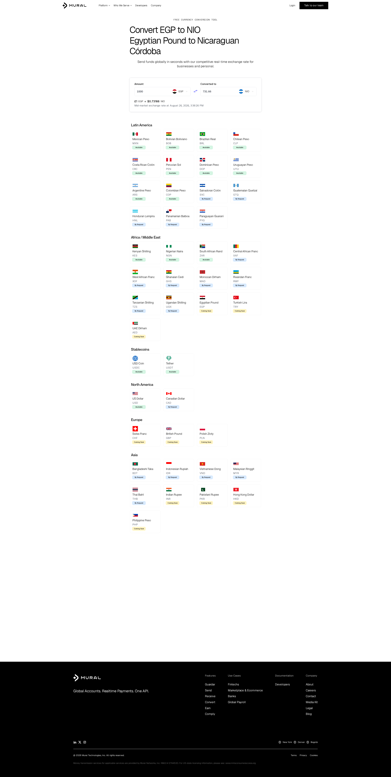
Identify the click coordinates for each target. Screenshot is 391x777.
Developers (282, 684)
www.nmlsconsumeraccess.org (240, 763)
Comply (210, 714)
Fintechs (233, 684)
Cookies (314, 755)
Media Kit (312, 702)
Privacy (303, 755)
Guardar (210, 684)
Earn (208, 708)
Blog (309, 714)
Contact (311, 696)
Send (208, 690)
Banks (232, 696)
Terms (294, 755)
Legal (309, 708)
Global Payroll (237, 702)
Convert (210, 702)
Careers (311, 690)
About (309, 684)
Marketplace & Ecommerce (245, 690)
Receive (210, 696)
